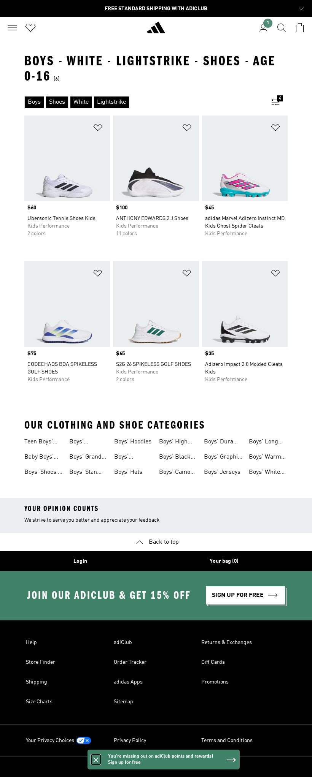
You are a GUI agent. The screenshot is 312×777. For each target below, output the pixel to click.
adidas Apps (128, 682)
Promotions (215, 682)
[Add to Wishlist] (98, 129)
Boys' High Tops (173, 442)
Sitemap (123, 701)
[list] (143, 102)
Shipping (36, 682)
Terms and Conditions (227, 740)
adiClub (123, 642)
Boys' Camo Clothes (174, 473)
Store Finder (40, 662)
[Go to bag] (300, 28)
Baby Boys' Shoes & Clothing (39, 458)
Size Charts (39, 701)
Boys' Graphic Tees (222, 458)
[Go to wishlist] (30, 28)
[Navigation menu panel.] (12, 28)
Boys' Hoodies (132, 442)
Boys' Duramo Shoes (223, 442)
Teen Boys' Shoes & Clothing (38, 442)
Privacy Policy (130, 740)
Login (80, 561)
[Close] (95, 759)
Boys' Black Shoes (175, 458)
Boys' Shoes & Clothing (43, 473)
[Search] (281, 28)
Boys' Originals (126, 458)
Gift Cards (213, 662)
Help (31, 642)
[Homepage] (156, 31)
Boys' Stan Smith (83, 473)
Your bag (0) (224, 561)
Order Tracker (130, 662)
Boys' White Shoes (264, 473)
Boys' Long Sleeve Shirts (266, 442)
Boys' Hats (128, 472)
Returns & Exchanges (226, 642)
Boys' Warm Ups (265, 458)
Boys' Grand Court (85, 458)
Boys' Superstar (82, 442)
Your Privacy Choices (50, 740)
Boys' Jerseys (222, 472)
